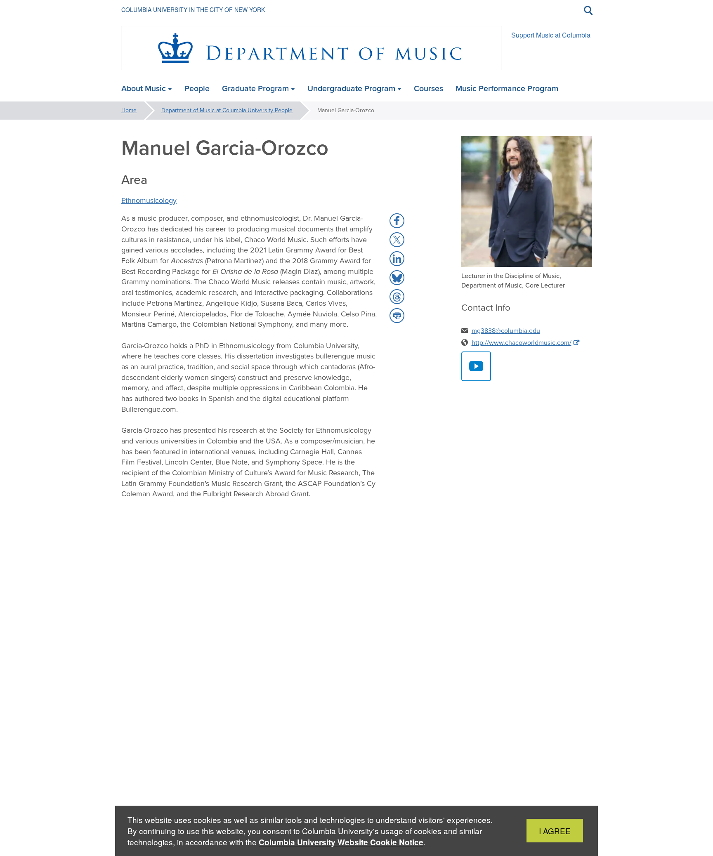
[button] (397, 220)
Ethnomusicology (149, 200)
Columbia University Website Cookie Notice (341, 842)
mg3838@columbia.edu (506, 330)
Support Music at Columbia (550, 35)
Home (129, 110)
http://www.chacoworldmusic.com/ (521, 342)
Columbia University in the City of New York (193, 9)
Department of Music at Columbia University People (227, 110)
